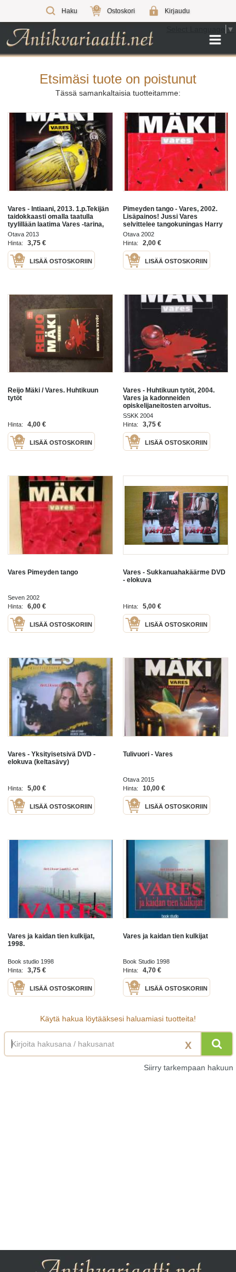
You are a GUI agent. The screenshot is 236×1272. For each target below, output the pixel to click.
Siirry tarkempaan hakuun (188, 1067)
